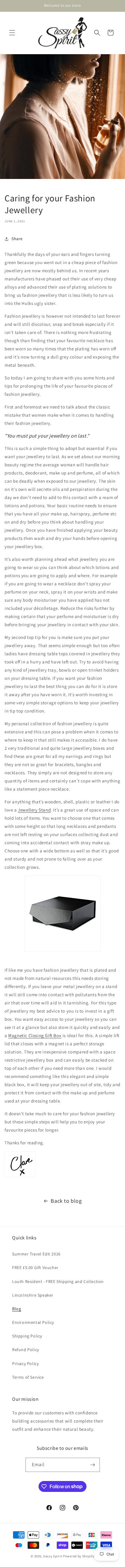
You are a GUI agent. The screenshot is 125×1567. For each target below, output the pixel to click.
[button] (12, 32)
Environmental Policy (33, 1322)
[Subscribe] (93, 1465)
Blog (16, 1308)
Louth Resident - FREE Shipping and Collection (58, 1281)
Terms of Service (28, 1377)
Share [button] (17, 238)
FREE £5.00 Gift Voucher (35, 1267)
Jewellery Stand (34, 810)
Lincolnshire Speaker (32, 1295)
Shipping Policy (27, 1336)
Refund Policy (25, 1349)
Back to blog (66, 1200)
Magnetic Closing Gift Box (34, 1035)
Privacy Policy (25, 1363)
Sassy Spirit (52, 1556)
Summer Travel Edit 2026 (36, 1254)
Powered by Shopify (78, 1556)
